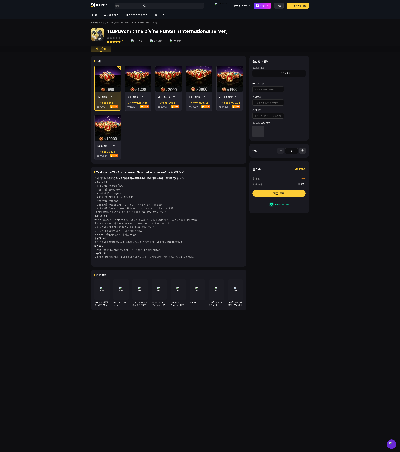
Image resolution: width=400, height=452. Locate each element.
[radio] (108, 40)
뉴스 (160, 15)
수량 (255, 151)
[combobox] (266, 73)
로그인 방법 (258, 67)
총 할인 (256, 178)
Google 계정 (258, 83)
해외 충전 (111, 15)
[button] (258, 131)
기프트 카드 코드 (136, 15)
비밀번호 (256, 96)
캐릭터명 (256, 109)
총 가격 (257, 169)
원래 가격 (257, 184)
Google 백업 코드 (261, 123)
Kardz (94, 22)
